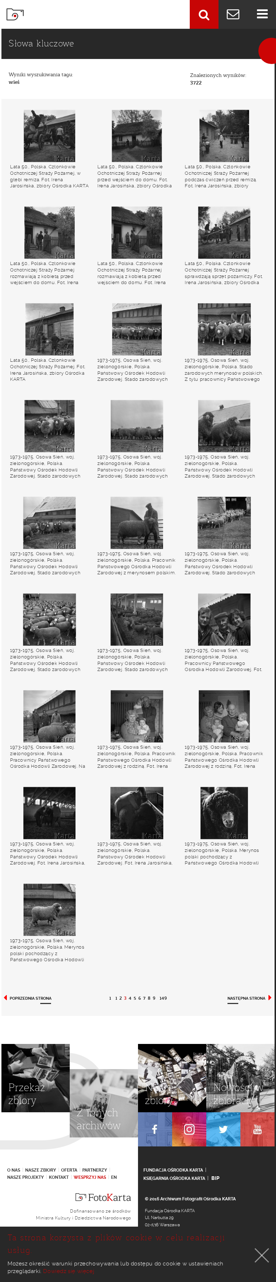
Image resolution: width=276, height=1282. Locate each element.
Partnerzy (94, 1170)
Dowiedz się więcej (68, 1271)
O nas (13, 1170)
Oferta (69, 1170)
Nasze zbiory (40, 1170)
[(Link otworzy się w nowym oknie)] (155, 1129)
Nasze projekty (25, 1177)
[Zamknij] (262, 1255)
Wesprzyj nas (90, 1177)
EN (114, 1177)
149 (163, 998)
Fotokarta (15, 14)
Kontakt (59, 1177)
